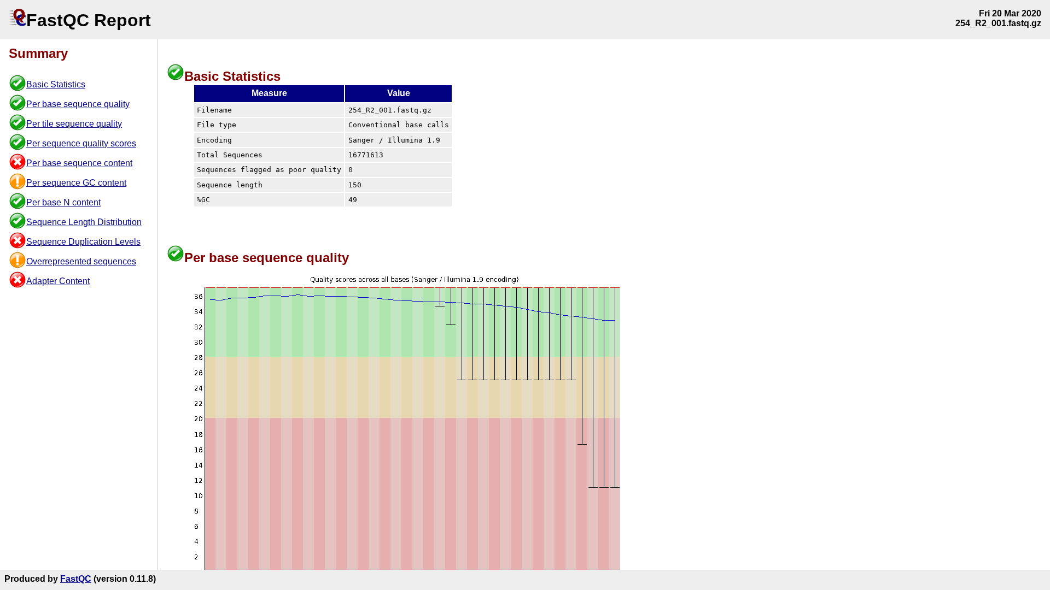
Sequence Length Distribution (84, 222)
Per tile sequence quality (74, 123)
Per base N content (63, 202)
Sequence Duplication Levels (83, 241)
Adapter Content (58, 281)
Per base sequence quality (78, 104)
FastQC (75, 578)
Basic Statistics (55, 84)
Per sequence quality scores (81, 143)
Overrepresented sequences (81, 261)
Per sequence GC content (76, 182)
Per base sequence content (79, 163)
